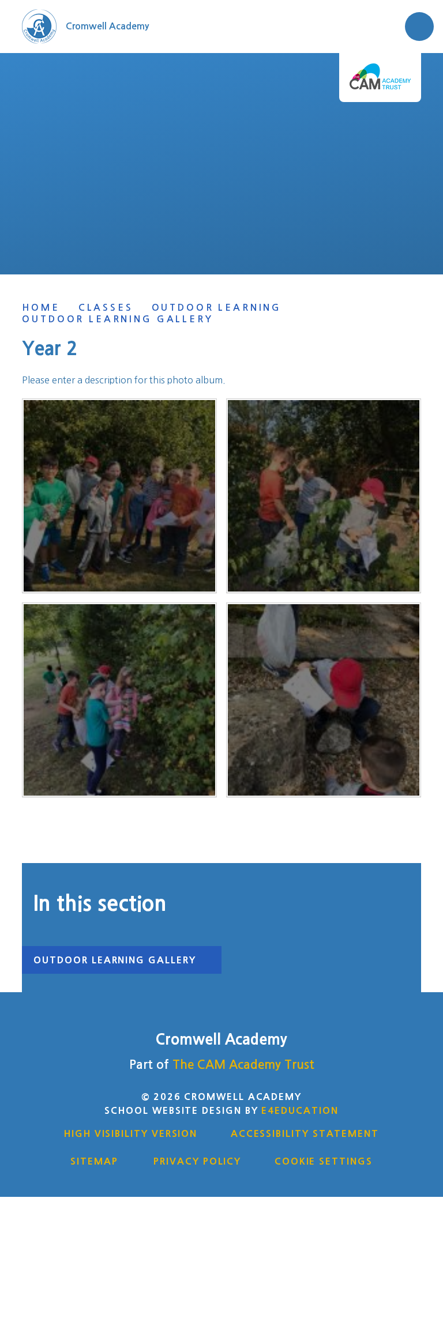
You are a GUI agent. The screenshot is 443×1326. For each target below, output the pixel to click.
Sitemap (94, 1161)
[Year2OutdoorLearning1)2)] (323, 496)
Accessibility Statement (305, 1133)
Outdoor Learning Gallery (117, 319)
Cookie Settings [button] (324, 1161)
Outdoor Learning (216, 307)
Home (40, 307)
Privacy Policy (197, 1161)
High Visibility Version (130, 1133)
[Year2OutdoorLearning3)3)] (119, 700)
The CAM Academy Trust (243, 1064)
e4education (299, 1110)
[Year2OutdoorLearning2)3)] (323, 700)
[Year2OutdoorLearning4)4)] (119, 496)
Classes (105, 307)
